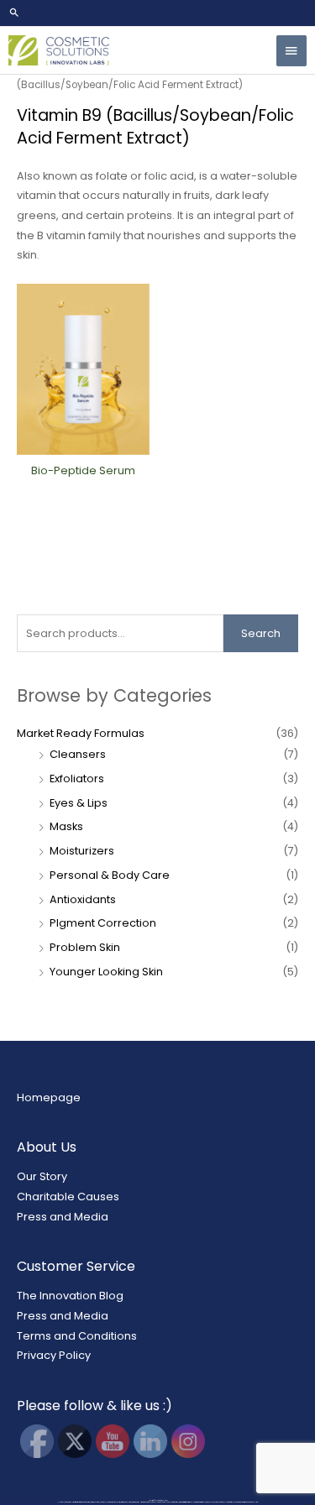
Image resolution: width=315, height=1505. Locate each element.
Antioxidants (83, 899)
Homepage (49, 1097)
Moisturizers (82, 851)
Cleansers (78, 754)
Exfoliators (77, 778)
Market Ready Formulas (80, 733)
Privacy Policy (54, 1355)
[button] (157, 12)
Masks (66, 826)
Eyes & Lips (79, 803)
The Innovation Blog (70, 1295)
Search (261, 633)
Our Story (42, 1176)
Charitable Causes (68, 1196)
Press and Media (62, 1217)
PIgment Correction (103, 923)
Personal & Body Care (110, 875)
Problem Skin (85, 947)
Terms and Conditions (77, 1336)
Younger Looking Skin (106, 971)
